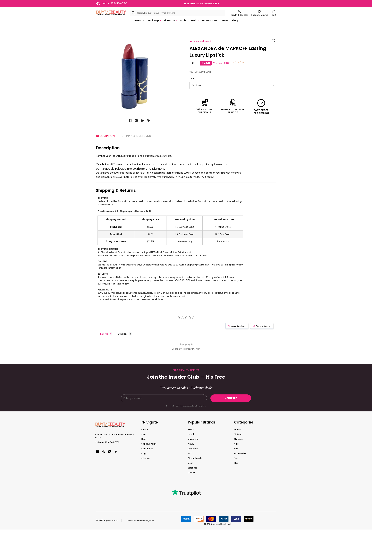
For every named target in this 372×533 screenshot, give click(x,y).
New (225, 20)
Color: (193, 78)
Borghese (192, 467)
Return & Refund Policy (115, 283)
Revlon (191, 429)
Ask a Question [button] (238, 326)
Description (105, 136)
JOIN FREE (231, 398)
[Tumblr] (116, 451)
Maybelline (193, 439)
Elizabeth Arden (195, 458)
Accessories (209, 20)
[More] (160, 20)
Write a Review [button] (263, 326)
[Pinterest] (148, 120)
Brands (139, 20)
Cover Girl (193, 448)
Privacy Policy (148, 521)
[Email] (136, 120)
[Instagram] (109, 451)
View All (191, 472)
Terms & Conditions (151, 299)
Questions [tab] (122, 333)
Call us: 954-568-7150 (114, 3)
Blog (235, 20)
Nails (183, 20)
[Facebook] (130, 120)
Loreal (191, 434)
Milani (190, 463)
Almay (191, 443)
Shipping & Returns (136, 136)
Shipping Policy (234, 264)
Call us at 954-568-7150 (107, 442)
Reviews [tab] (104, 333)
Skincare (169, 20)
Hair (194, 20)
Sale (143, 434)
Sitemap (145, 458)
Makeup (153, 20)
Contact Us (147, 448)
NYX (190, 453)
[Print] (142, 120)
